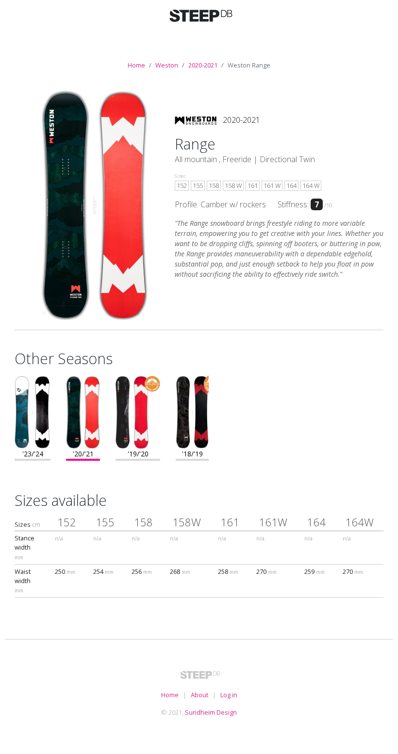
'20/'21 (83, 453)
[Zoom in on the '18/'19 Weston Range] (192, 411)
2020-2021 (202, 65)
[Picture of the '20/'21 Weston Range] (94, 204)
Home (136, 65)
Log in (228, 694)
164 (291, 185)
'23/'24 (32, 453)
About (199, 694)
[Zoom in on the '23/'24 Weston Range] (32, 411)
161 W (272, 185)
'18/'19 (192, 453)
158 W (233, 185)
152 (182, 185)
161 (253, 185)
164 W (310, 185)
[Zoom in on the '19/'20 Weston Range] (138, 411)
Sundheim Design (211, 712)
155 (198, 185)
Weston (166, 65)
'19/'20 (138, 453)
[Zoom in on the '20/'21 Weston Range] (83, 411)
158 (214, 185)
